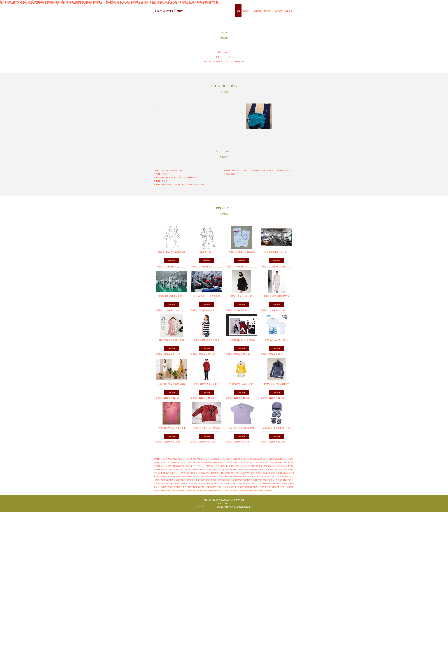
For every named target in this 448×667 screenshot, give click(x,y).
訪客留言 (288, 11)
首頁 (238, 11)
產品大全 (257, 11)
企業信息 (278, 11)
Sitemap (254, 507)
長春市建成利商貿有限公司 (171, 10)
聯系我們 (267, 11)
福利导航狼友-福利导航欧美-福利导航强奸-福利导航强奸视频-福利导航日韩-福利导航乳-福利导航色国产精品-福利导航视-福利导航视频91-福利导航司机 (109, 2)
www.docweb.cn (226, 57)
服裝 (218, 507)
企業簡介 (246, 11)
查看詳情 (171, 261)
